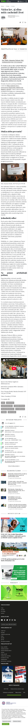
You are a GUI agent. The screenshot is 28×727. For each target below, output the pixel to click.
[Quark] (7, 674)
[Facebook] (9, 620)
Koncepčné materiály (5, 641)
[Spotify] (4, 620)
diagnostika (10, 402)
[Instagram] (12, 620)
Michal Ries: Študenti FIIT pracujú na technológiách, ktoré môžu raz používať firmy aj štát (17, 475)
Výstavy (2, 652)
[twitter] (20, 22)
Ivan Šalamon (17, 493)
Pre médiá (3, 611)
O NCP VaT (3, 630)
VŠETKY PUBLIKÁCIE (14, 685)
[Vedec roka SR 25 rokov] (20, 673)
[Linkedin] (15, 620)
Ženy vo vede (12, 412)
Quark (2, 636)
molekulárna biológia (7, 409)
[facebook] (22, 22)
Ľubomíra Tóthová (19, 405)
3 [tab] (13, 683)
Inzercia (2, 613)
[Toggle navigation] (26, 1)
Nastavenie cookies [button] (7, 721)
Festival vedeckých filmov (6, 650)
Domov (2, 6)
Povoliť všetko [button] (5, 724)
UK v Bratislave (20, 409)
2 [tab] (11, 683)
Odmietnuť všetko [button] (17, 721)
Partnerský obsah (18, 478)
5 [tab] (17, 683)
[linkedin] (25, 22)
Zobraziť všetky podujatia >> (14, 466)
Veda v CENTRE (4, 647)
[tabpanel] (7, 674)
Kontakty (3, 609)
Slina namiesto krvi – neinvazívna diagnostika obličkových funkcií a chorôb (12, 87)
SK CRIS (2, 637)
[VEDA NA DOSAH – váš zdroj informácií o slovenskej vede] (5, 1)
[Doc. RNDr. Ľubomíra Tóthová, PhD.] (5, 56)
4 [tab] (15, 683)
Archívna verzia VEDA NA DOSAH (9, 624)
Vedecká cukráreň (4, 648)
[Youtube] (2, 620)
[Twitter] (7, 620)
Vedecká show (4, 659)
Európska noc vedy (7, 405)
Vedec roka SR (4, 654)
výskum (4, 412)
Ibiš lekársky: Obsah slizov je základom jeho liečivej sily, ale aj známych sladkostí (16, 490)
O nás (2, 608)
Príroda (7, 6)
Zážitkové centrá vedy (5, 634)
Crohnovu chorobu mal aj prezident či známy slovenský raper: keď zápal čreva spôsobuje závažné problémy (17, 506)
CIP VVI (2, 639)
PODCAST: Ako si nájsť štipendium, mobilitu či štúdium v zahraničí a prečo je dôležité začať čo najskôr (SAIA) (13, 535)
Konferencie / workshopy (6, 661)
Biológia (13, 6)
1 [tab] (9, 683)
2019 (3, 402)
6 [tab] (19, 683)
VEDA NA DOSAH (11, 16)
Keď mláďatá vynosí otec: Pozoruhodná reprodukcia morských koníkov (15, 498)
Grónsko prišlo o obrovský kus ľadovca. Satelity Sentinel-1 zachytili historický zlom (17, 483)
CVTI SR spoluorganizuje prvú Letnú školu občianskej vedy (12, 559)
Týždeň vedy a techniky (6, 655)
